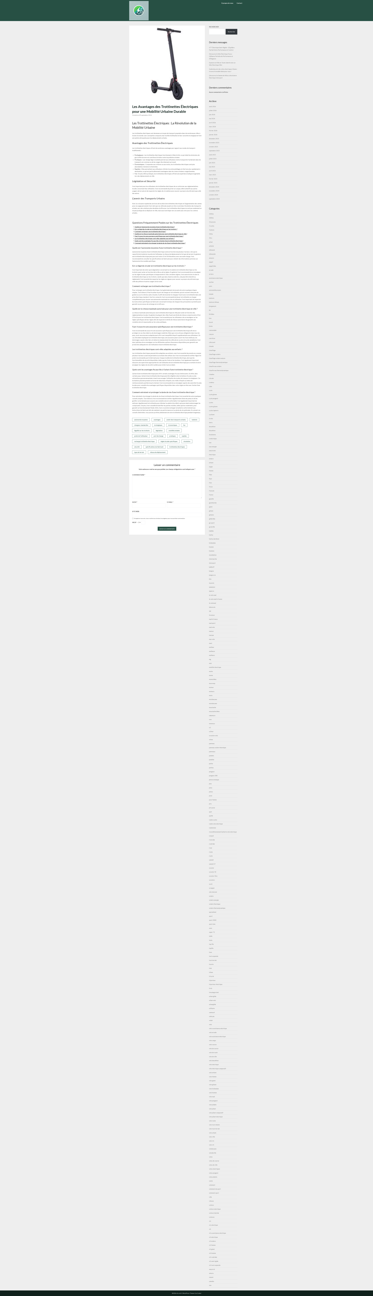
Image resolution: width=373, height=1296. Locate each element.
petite (211, 763)
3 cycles (211, 226)
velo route (212, 1121)
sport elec (212, 924)
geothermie (213, 503)
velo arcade (213, 1032)
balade (211, 294)
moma (211, 675)
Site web (135, 511)
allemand (212, 250)
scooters (212, 880)
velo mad (212, 1096)
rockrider (212, 844)
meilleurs (212, 655)
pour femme (213, 800)
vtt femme (212, 1245)
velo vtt (211, 1145)
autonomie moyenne (141, 420)
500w (211, 234)
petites (211, 768)
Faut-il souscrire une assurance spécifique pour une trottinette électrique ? (159, 236)
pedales (211, 755)
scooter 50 (212, 872)
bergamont (212, 306)
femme (211, 471)
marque (211, 635)
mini (210, 663)
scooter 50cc (213, 876)
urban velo (212, 1000)
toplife (211, 948)
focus (211, 487)
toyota (211, 964)
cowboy (211, 382)
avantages (157, 420)
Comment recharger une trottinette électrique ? (150, 231)
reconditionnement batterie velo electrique (223, 832)
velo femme (212, 1076)
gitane (211, 511)
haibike (211, 531)
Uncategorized (214, 992)
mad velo (212, 627)
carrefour (212, 338)
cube (210, 386)
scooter (211, 868)
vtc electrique (213, 1225)
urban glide (212, 996)
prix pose (212, 808)
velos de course (214, 1161)
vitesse (211, 1201)
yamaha (211, 1281)
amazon (211, 258)
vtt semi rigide (213, 1261)
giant (210, 507)
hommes (211, 551)
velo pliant (212, 1109)
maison (211, 631)
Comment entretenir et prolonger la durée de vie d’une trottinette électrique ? (160, 243)
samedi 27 (212, 864)
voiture (211, 1205)
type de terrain (139, 452)
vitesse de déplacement (158, 452)
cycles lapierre (213, 410)
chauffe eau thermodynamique (218, 370)
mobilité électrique (215, 667)
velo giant (212, 1080)
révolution (186, 441)
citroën (211, 378)
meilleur (211, 647)
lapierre (211, 591)
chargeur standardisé (141, 425)
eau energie (213, 446)
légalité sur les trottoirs (142, 430)
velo (210, 1024)
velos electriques (214, 1169)
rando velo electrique (216, 824)
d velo (211, 418)
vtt (210, 1229)
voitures (211, 1217)
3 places (211, 230)
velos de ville (213, 1165)
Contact (239, 3)
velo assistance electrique (217, 1036)
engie (211, 467)
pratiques (172, 436)
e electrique (213, 438)
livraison (212, 615)
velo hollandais (214, 1089)
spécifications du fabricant (154, 447)
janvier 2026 (213, 134)
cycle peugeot (213, 398)
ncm (210, 719)
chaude (211, 346)
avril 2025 (212, 171)
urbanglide (212, 1004)
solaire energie (214, 900)
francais (211, 491)
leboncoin (212, 607)
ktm (210, 579)
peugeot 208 (213, 775)
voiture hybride (214, 1213)
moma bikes (212, 679)
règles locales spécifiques (169, 441)
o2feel (211, 731)
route (211, 856)
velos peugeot (213, 1173)
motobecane (213, 699)
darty (211, 422)
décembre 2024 (214, 187)
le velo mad (212, 595)
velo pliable (212, 1105)
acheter (211, 246)
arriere (211, 274)
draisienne (212, 434)
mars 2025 (212, 175)
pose (210, 796)
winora (211, 1273)
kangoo (211, 571)
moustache (212, 707)
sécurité (137, 447)
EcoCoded (198, 1293)
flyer (210, 479)
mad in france (213, 619)
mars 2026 (212, 126)
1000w (211, 214)
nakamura (212, 715)
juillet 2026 (213, 110)
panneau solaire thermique (217, 747)
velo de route (213, 1052)
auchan (211, 282)
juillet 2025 (213, 159)
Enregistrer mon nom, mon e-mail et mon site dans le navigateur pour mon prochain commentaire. (159, 518)
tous (210, 952)
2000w (211, 218)
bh (210, 310)
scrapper (212, 888)
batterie (194, 420)
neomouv (212, 723)
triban (211, 972)
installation (212, 555)
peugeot (211, 771)
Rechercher (214, 27)
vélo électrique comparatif (217, 1068)
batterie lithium (214, 302)
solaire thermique (214, 904)
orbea (211, 739)
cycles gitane (213, 406)
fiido (210, 475)
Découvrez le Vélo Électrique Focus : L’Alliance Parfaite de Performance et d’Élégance (221, 56)
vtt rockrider (213, 1257)
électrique (212, 454)
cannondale (212, 330)
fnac (210, 483)
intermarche (213, 559)
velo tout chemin (214, 1125)
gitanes (211, 515)
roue (210, 848)
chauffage (212, 350)
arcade (211, 270)
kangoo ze (212, 575)
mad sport (212, 623)
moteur (211, 687)
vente (211, 1181)
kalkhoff (211, 567)
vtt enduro (212, 1241)
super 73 (212, 932)
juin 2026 (212, 114)
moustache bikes (214, 711)
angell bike (212, 266)
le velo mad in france (215, 599)
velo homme (213, 1092)
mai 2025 (212, 167)
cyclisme (211, 414)
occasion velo (213, 735)
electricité (212, 450)
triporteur (212, 980)
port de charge (158, 436)
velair (211, 1020)
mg (210, 659)
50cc (210, 238)
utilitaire (212, 1008)
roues (211, 852)
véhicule (211, 1016)
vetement (212, 1185)
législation (159, 430)
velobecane (212, 1149)
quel (210, 812)
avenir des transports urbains (176, 420)
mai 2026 (212, 118)
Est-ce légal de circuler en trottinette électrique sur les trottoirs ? (156, 229)
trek (210, 968)
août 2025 (212, 155)
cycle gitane (213, 394)
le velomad (212, 603)
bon (210, 318)
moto (210, 695)
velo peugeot (213, 1101)
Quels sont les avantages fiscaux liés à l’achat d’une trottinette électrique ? (159, 241)
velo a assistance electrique (218, 1028)
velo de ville (213, 1056)
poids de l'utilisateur (141, 436)
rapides (184, 436)
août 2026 (212, 106)
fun (184, 425)
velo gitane (212, 1084)
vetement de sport (215, 1189)
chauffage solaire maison (217, 358)
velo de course (213, 1048)
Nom (134, 502)
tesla (210, 940)
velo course (213, 1044)
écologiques (158, 425)
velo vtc (211, 1141)
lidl (210, 611)
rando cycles (213, 820)
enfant (211, 462)
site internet (213, 892)
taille (210, 936)
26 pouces (212, 222)
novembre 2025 (214, 142)
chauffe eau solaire (215, 366)
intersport (212, 563)
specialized (212, 912)
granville (212, 527)
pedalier (211, 759)
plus (210, 784)
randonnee (212, 828)
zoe (210, 1285)
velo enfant (212, 1072)
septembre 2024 (214, 199)
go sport (212, 523)
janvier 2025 (213, 183)
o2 (210, 727)
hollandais (212, 543)
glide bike (212, 519)
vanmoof (212, 1012)
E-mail (170, 502)
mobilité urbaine (174, 430)
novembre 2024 (214, 191)
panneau (211, 743)
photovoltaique (214, 780)
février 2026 (213, 130)
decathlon (212, 426)
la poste (211, 583)
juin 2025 (212, 163)
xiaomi (211, 1277)
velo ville (212, 1137)
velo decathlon (214, 1060)
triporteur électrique (215, 984)
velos (211, 1157)
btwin (211, 326)
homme (211, 547)
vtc (210, 1221)
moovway (212, 683)
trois (210, 988)
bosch (211, 322)
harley (211, 535)
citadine (211, 374)
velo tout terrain (214, 1129)
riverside (212, 840)
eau (210, 442)
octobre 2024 (213, 195)
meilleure (212, 651)
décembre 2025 (214, 138)
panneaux (212, 751)
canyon (211, 334)
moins (211, 671)
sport (211, 916)
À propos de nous (227, 3)
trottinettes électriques (177, 447)
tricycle (211, 976)
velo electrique (214, 1064)
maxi (210, 643)
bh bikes (211, 314)
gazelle (211, 499)
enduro (211, 459)
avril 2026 (212, 122)
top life (211, 944)
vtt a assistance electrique (217, 1233)
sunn (210, 928)
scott (210, 884)
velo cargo (212, 1040)
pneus (211, 792)
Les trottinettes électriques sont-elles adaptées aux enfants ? (155, 238)
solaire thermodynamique (217, 908)
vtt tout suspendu (214, 1265)
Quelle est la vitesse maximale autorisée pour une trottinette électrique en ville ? (161, 234)
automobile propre (215, 290)
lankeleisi (212, 587)
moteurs (211, 691)
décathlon (212, 430)
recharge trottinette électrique (144, 441)
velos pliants (213, 1177)
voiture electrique (215, 1209)
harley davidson (214, 539)
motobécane (213, 703)
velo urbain (212, 1133)
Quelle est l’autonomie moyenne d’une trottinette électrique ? (155, 227)
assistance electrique (216, 278)
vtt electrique (213, 1237)
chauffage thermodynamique (218, 362)
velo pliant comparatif (216, 1113)
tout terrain (213, 960)
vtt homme (212, 1253)
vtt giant (212, 1249)
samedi (211, 860)
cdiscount (212, 342)
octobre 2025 (213, 147)
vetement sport (214, 1193)
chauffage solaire (214, 354)
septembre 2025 (214, 150)
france (211, 495)
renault (211, 836)
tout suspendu (213, 956)
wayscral (212, 1269)
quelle (211, 816)
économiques (172, 425)
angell (211, 262)
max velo (212, 639)
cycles (211, 402)
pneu (210, 788)
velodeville (212, 1153)
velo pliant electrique (216, 1117)
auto (210, 286)
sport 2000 (212, 920)
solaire (211, 896)
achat (211, 242)
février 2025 (213, 179)
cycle (210, 390)
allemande (212, 254)
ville (210, 1197)
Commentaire (138, 475)
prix (210, 804)
